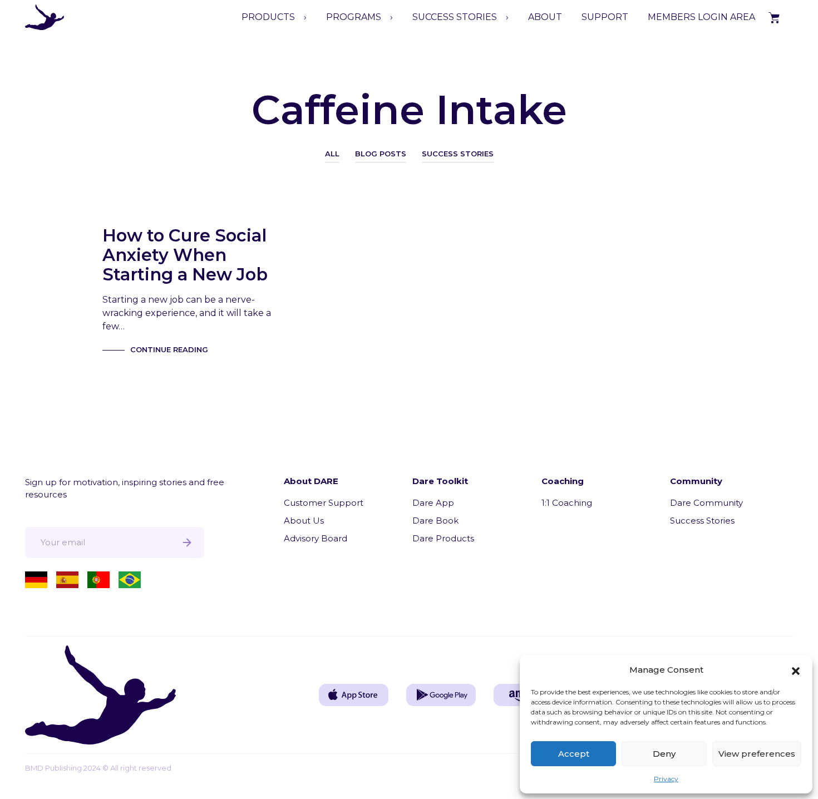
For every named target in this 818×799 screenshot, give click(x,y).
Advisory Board (315, 538)
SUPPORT (605, 17)
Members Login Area (701, 17)
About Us (304, 520)
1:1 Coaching (566, 502)
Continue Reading (169, 349)
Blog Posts (380, 153)
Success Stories (458, 153)
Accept (573, 753)
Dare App (433, 502)
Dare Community (706, 502)
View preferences (756, 753)
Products (268, 17)
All (332, 153)
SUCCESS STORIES (454, 17)
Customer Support (323, 502)
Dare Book (435, 520)
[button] (795, 669)
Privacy (666, 779)
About (545, 17)
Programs (353, 17)
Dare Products (443, 538)
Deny (664, 753)
